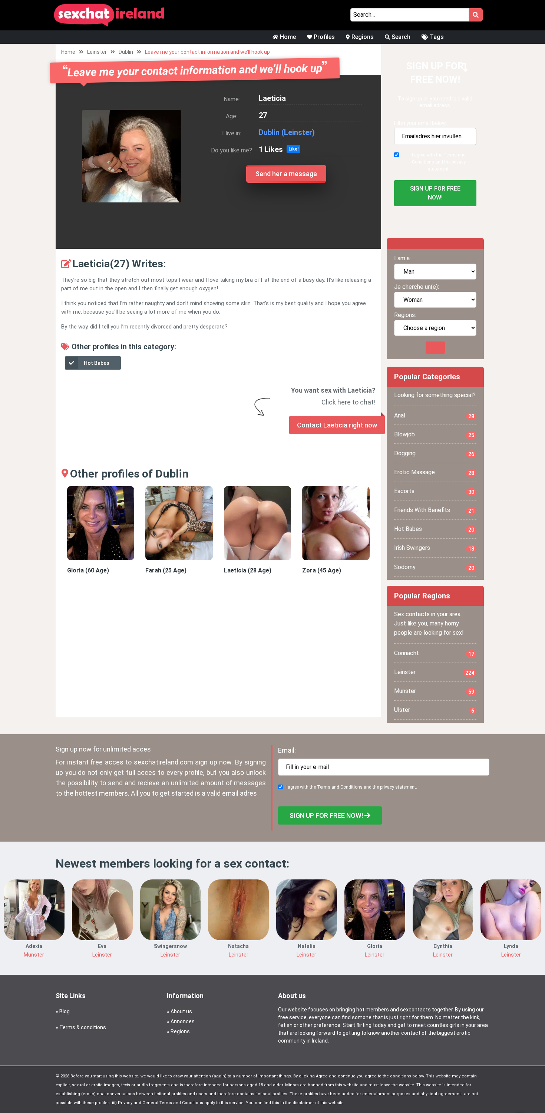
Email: (287, 750)
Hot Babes (96, 363)
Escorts (434, 491)
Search (400, 36)
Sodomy (434, 567)
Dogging (434, 453)
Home (287, 36)
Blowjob (434, 434)
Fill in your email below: (420, 123)
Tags (436, 36)
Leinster (97, 52)
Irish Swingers (434, 548)
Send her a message (286, 174)
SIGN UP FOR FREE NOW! (435, 193)
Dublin (126, 52)
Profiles (323, 36)
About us (181, 1011)
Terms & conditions (82, 1027)
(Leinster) (298, 132)
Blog (64, 1011)
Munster (434, 691)
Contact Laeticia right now (337, 425)
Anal (434, 415)
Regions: (405, 314)
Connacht (434, 653)
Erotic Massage (434, 472)
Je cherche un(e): (416, 286)
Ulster (434, 710)
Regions (362, 36)
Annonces (183, 1021)
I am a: (402, 258)
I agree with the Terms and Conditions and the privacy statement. (439, 162)
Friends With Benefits (434, 510)
